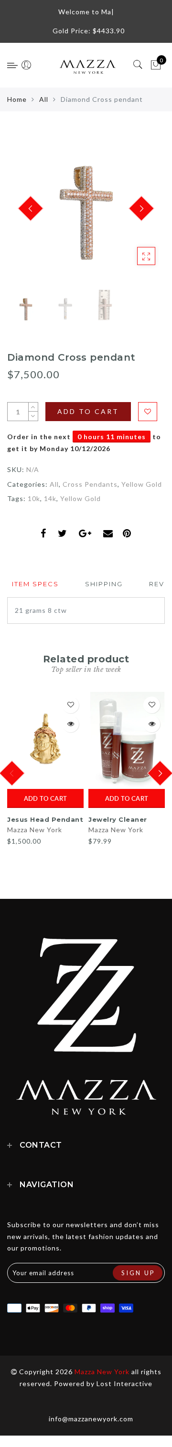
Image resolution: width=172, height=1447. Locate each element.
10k (34, 498)
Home (17, 99)
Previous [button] (25, 214)
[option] (86, 208)
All (43, 99)
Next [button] (135, 214)
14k (50, 498)
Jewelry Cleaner (117, 819)
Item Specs (35, 584)
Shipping (104, 584)
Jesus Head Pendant (45, 819)
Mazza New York (34, 830)
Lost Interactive (124, 1383)
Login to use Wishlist (147, 411)
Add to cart (45, 798)
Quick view (70, 724)
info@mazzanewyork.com (91, 1419)
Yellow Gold (141, 484)
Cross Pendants (90, 484)
